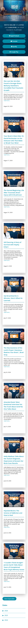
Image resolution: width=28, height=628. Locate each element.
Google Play (14, 52)
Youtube (14, 41)
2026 (6, 611)
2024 (6, 620)
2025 (6, 615)
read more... (7, 100)
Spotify (14, 46)
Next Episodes (9, 599)
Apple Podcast (14, 36)
